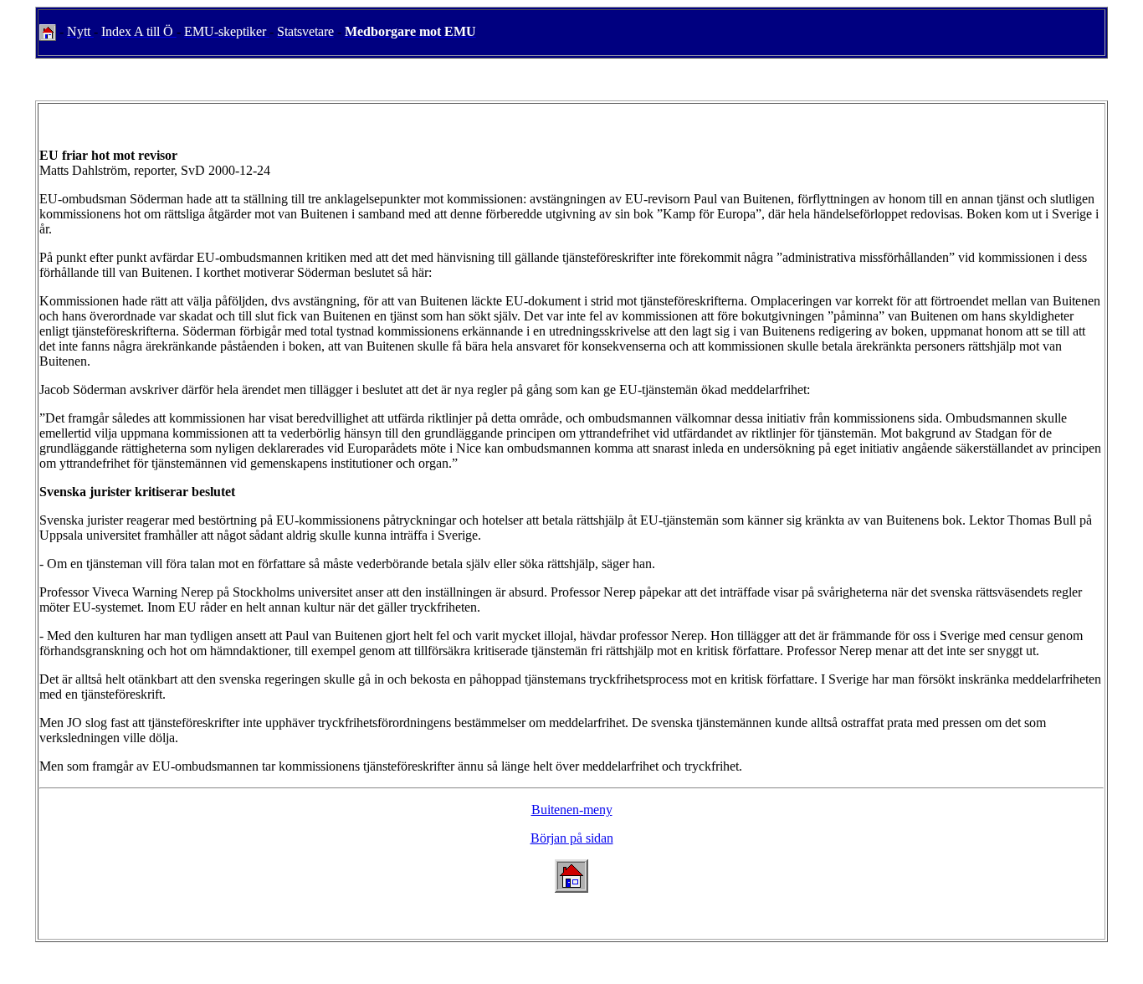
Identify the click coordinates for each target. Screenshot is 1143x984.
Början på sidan (571, 838)
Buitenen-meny (572, 809)
